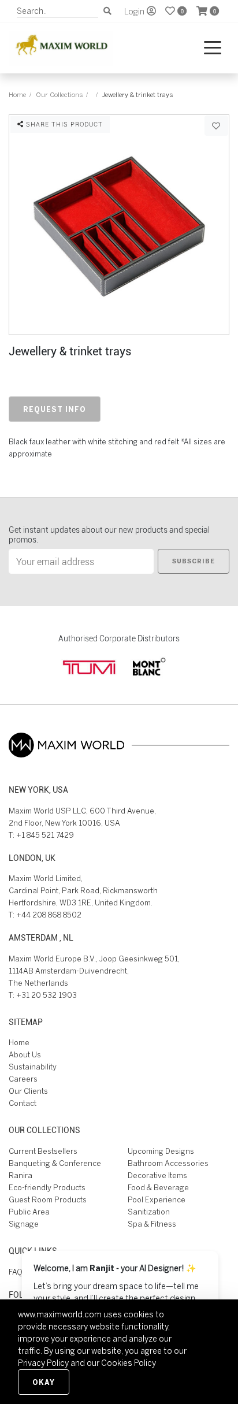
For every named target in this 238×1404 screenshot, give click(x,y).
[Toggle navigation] (212, 48)
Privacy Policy (43, 1363)
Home (17, 94)
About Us (25, 1054)
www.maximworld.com (60, 1314)
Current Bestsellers (43, 1151)
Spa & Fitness (152, 1224)
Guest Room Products (48, 1199)
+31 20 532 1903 (46, 995)
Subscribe (193, 561)
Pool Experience (156, 1199)
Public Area (29, 1212)
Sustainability (33, 1067)
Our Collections (59, 94)
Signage (24, 1224)
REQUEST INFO (54, 409)
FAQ (16, 1272)
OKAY (43, 1382)
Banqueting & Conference (55, 1163)
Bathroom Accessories (168, 1163)
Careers (23, 1079)
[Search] (107, 11)
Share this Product (63, 124)
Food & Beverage (158, 1187)
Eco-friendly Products (47, 1187)
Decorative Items (157, 1175)
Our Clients (28, 1091)
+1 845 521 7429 (45, 835)
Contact (22, 1103)
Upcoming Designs (161, 1151)
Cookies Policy (128, 1363)
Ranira (20, 1175)
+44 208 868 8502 (48, 915)
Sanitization (149, 1212)
